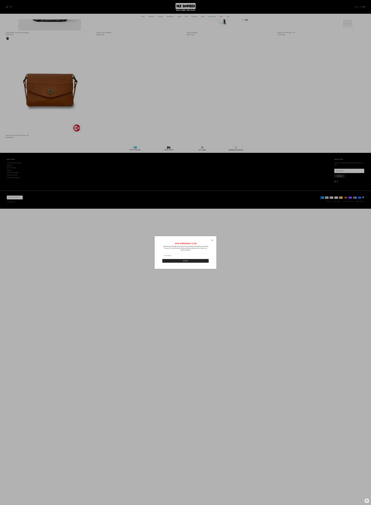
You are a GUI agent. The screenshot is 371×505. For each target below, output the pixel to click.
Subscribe (185, 261)
